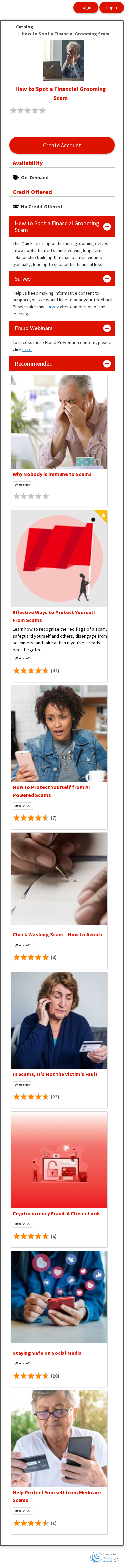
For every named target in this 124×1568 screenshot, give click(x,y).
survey (52, 307)
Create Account (62, 145)
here (27, 349)
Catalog (24, 27)
